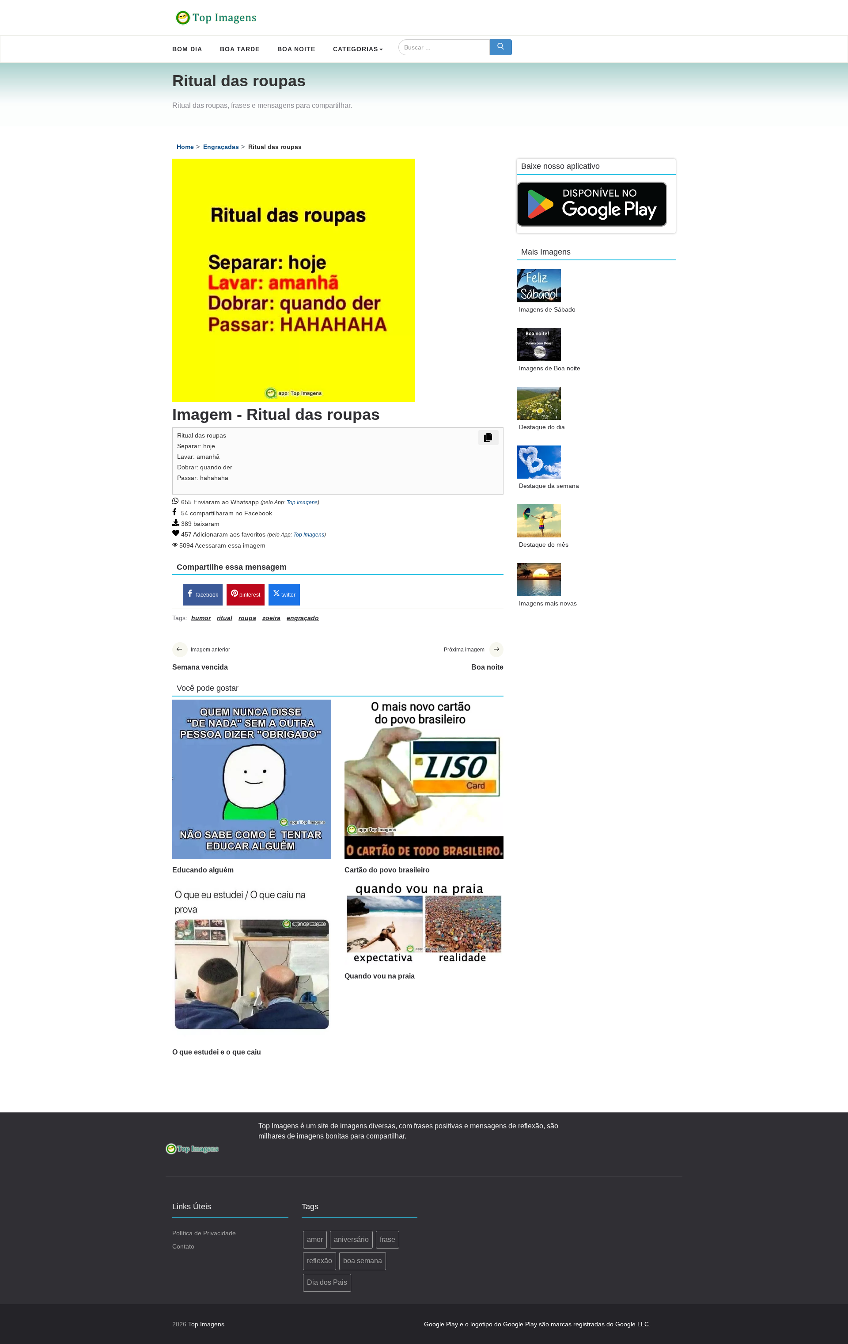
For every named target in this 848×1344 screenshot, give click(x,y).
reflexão (319, 1260)
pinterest (249, 595)
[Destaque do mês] (539, 520)
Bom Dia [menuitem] (187, 49)
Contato (183, 1246)
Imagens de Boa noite (549, 368)
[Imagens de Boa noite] (539, 344)
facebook (206, 595)
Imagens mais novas (548, 603)
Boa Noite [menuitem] (296, 49)
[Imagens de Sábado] (539, 285)
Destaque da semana (549, 485)
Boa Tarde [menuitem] (240, 49)
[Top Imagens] (216, 18)
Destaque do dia (542, 426)
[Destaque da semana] (539, 462)
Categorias (355, 49)
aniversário (351, 1239)
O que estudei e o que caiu (216, 1052)
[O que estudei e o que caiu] (251, 961)
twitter (287, 595)
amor (315, 1239)
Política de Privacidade (204, 1233)
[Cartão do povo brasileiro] (424, 779)
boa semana (362, 1260)
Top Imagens (302, 502)
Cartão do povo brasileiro (387, 870)
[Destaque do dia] (539, 403)
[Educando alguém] (251, 779)
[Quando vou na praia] (424, 923)
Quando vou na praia (379, 976)
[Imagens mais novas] (539, 579)
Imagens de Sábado (547, 309)
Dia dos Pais (327, 1282)
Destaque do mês (543, 544)
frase (387, 1239)
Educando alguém (203, 870)
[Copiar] (488, 437)
